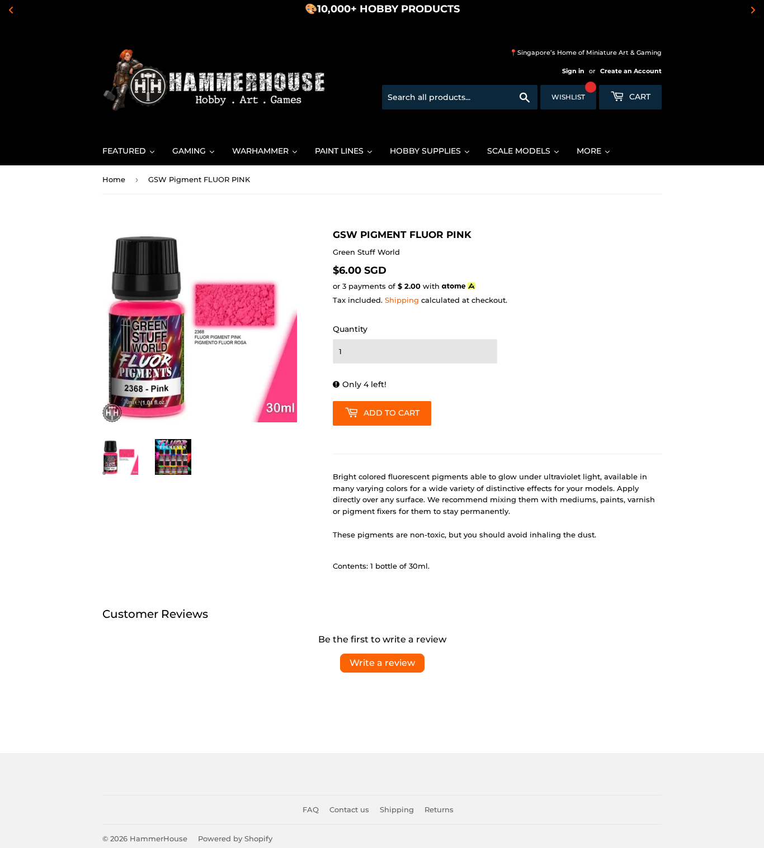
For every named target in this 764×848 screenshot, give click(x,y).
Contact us (349, 809)
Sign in (573, 71)
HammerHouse (158, 838)
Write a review (382, 663)
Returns (439, 809)
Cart (638, 97)
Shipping (402, 300)
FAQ (311, 809)
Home (113, 179)
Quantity (350, 329)
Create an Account (631, 71)
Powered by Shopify (235, 838)
